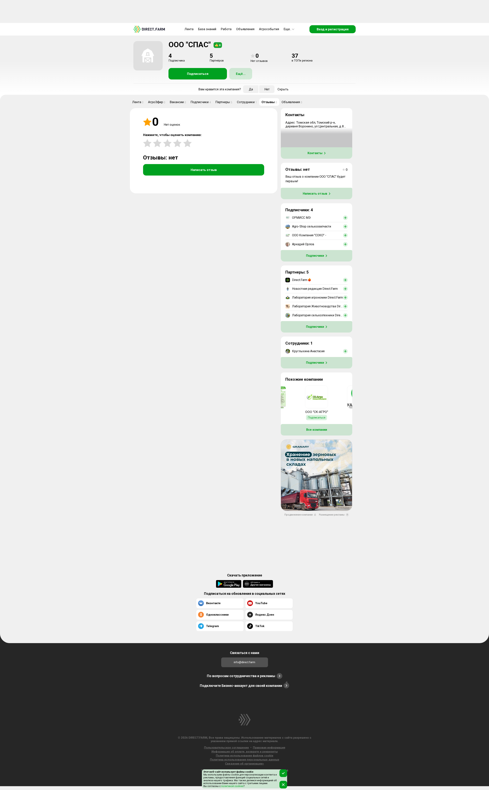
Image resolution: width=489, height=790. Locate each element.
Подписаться (197, 74)
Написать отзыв (204, 170)
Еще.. (287, 29)
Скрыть (283, 89)
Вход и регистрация (333, 29)
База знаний (207, 29)
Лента (189, 29)
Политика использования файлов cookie (244, 755)
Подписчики (201, 102)
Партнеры (223, 102)
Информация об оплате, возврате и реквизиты (244, 751)
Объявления (245, 29)
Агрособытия (269, 29)
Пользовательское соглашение (226, 747)
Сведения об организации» (244, 763)
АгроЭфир (156, 102)
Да (251, 89)
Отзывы (269, 102)
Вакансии (178, 102)
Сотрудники (247, 102)
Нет (267, 89)
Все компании (316, 429)
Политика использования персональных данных (244, 759)
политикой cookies (232, 786)
